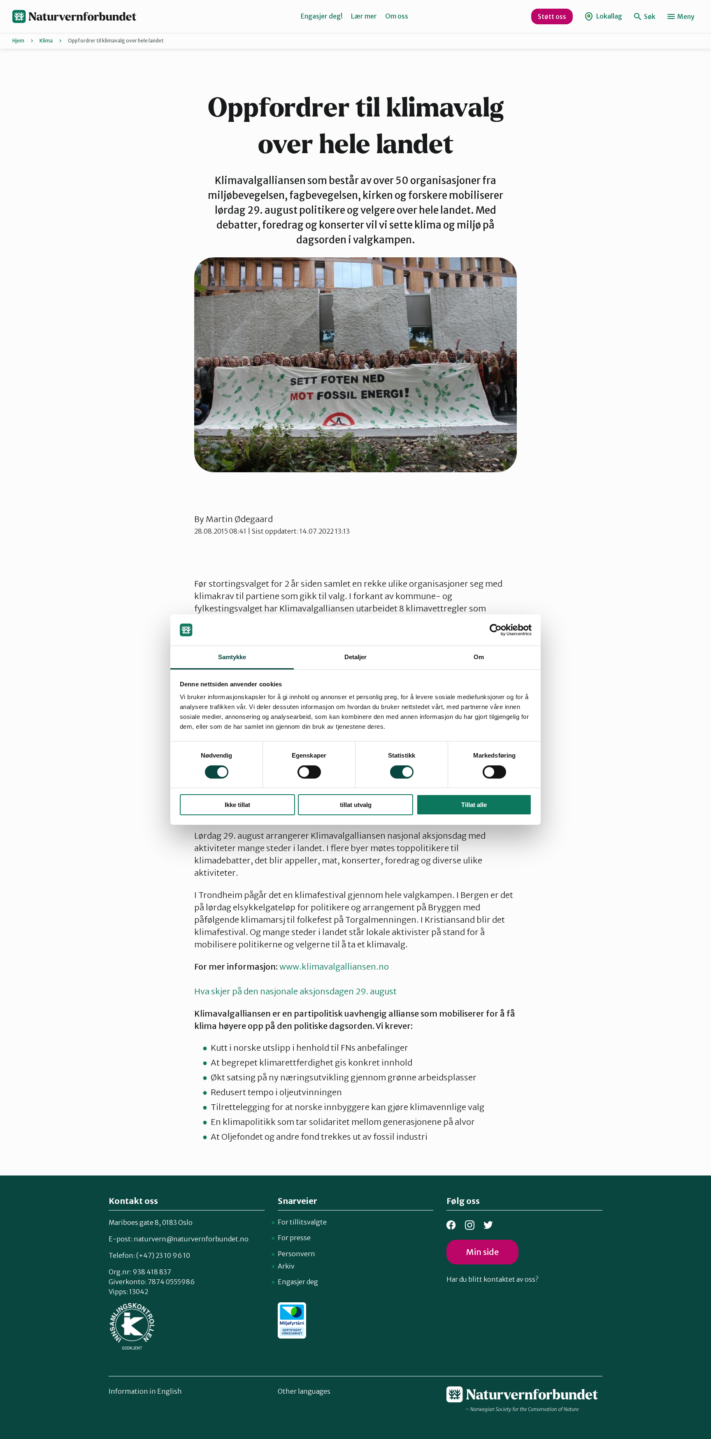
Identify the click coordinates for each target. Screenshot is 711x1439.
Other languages (304, 1391)
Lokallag (608, 16)
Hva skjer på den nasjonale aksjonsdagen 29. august (296, 991)
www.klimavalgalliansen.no (334, 966)
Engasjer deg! (322, 16)
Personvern (296, 1254)
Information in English (145, 1391)
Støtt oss (552, 16)
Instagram (469, 1225)
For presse (294, 1238)
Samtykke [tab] (232, 656)
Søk (649, 16)
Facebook (451, 1225)
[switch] (309, 772)
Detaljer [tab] (355, 656)
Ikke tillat (237, 804)
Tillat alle (474, 804)
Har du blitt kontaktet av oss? (492, 1279)
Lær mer (364, 16)
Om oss (396, 16)
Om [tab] (479, 656)
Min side (482, 1252)
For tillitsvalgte (302, 1222)
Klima (46, 40)
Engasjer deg (298, 1282)
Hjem (18, 40)
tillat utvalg (356, 804)
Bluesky (488, 1225)
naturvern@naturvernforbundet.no (191, 1239)
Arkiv (286, 1266)
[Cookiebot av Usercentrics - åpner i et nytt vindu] (496, 630)
